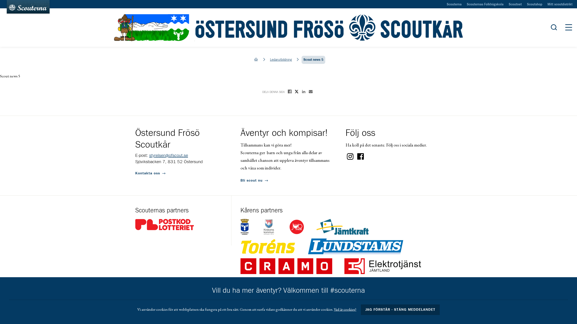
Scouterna (454, 4)
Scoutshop (534, 4)
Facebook (360, 156)
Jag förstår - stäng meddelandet (400, 309)
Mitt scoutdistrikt (559, 4)
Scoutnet (515, 4)
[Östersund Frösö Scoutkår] (288, 27)
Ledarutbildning (281, 59)
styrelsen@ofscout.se (168, 155)
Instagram (350, 156)
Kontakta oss (147, 173)
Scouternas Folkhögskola (485, 4)
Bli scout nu (251, 180)
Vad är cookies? (345, 309)
